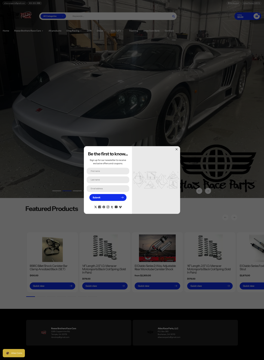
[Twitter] (95, 206)
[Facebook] (99, 206)
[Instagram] (108, 206)
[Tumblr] (112, 206)
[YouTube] (116, 206)
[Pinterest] (103, 206)
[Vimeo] (120, 206)
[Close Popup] (176, 149)
